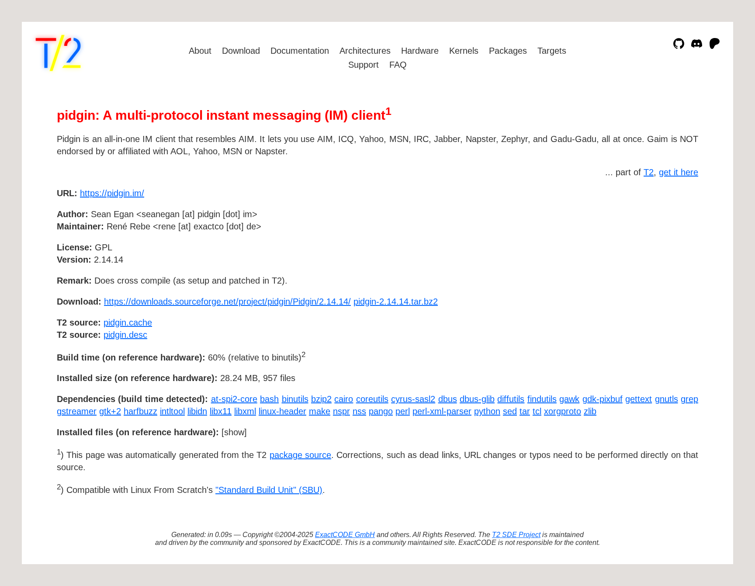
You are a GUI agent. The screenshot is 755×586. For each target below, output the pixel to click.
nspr (341, 411)
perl (402, 411)
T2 (649, 172)
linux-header (282, 411)
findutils (542, 399)
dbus (447, 399)
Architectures (365, 50)
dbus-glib (477, 399)
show (234, 432)
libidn (197, 411)
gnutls (666, 399)
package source (300, 455)
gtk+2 (110, 411)
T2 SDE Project (516, 534)
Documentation (299, 50)
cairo (343, 399)
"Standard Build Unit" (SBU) (268, 490)
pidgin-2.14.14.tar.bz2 (395, 301)
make (319, 411)
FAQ (398, 64)
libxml (245, 411)
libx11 (221, 411)
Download (241, 50)
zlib (590, 411)
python (487, 411)
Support (363, 64)
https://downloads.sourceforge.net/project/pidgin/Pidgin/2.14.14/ (227, 301)
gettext (638, 399)
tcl (537, 411)
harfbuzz (140, 411)
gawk (569, 399)
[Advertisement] (672, 243)
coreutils (372, 399)
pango (381, 411)
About (200, 50)
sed (510, 411)
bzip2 (321, 399)
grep (689, 399)
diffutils (510, 399)
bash (269, 399)
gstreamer (77, 411)
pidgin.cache (128, 322)
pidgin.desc (125, 335)
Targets (551, 50)
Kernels (463, 50)
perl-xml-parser (441, 411)
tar (524, 411)
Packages (508, 50)
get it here (678, 172)
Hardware (420, 50)
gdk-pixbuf (602, 399)
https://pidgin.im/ (112, 193)
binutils (295, 399)
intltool (172, 411)
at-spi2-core (234, 399)
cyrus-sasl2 (413, 399)
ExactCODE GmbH (345, 534)
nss (359, 411)
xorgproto (562, 411)
